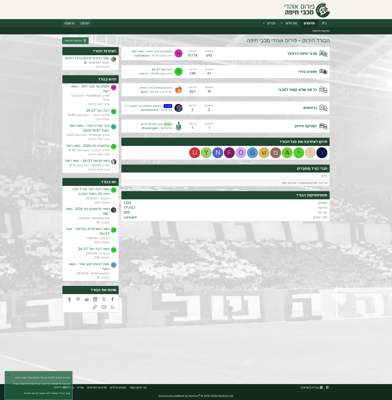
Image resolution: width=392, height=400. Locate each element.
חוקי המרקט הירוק (156, 124)
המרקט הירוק (306, 126)
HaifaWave (142, 55)
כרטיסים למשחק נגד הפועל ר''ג (148, 106)
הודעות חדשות (321, 30)
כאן (51, 387)
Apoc (144, 91)
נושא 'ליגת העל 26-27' (94, 249)
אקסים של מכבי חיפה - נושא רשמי (151, 51)
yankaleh (130, 217)
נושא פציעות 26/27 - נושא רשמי (87, 161)
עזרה (80, 387)
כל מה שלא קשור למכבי (297, 89)
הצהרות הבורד (104, 51)
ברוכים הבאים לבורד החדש (156, 87)
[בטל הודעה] (9, 375)
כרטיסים (310, 107)
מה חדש (291, 23)
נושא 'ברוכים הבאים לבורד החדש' (87, 58)
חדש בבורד (107, 79)
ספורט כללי (307, 71)
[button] (282, 23)
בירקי (324, 176)
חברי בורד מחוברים (312, 168)
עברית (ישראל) (310, 387)
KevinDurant (149, 110)
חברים (271, 23)
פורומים (309, 23)
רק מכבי (143, 73)
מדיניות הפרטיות (97, 387)
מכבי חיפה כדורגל (302, 53)
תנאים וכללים (118, 387)
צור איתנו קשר (138, 387)
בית (324, 23)
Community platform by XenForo (196, 396)
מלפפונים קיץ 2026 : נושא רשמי (88, 146)
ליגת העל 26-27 (162, 69)
